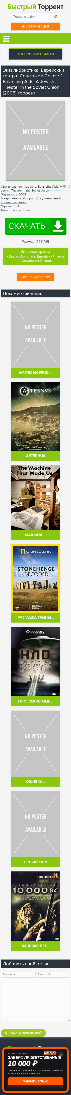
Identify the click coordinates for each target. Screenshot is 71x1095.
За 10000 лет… (35, 946)
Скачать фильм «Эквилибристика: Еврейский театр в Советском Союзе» (35, 256)
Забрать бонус (35, 1081)
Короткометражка (13, 202)
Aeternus (35, 456)
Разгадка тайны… (36, 617)
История (28, 198)
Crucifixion (35, 862)
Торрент (35, 7)
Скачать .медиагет (35, 277)
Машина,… (35, 535)
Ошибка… (35, 782)
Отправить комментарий (23, 1032)
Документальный (48, 198)
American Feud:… (35, 373)
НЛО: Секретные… (35, 701)
